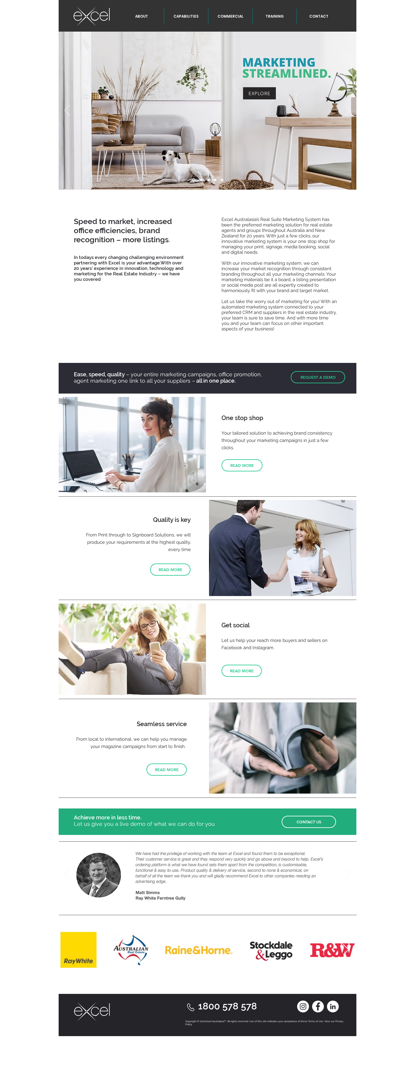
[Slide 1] (193, 180)
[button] (141, 16)
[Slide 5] (222, 180)
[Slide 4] (215, 180)
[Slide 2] (201, 180)
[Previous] (67, 110)
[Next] (348, 110)
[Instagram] (303, 1006)
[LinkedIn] (333, 1006)
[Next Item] (345, 950)
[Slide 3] (208, 180)
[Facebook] (318, 1006)
